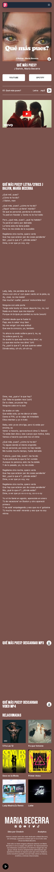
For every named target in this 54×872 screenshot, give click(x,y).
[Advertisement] (27, 155)
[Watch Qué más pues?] (27, 114)
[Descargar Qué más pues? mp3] (49, 643)
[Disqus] (27, 554)
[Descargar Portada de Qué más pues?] (49, 59)
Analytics (42, 831)
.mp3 (42, 90)
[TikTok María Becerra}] (38, 826)
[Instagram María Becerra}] (15, 826)
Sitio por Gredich (16, 831)
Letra (35, 90)
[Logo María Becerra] (5, 5)
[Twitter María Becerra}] (34, 826)
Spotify (40, 78)
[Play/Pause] (6, 866)
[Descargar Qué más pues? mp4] (49, 704)
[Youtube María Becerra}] (24, 826)
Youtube (13, 78)
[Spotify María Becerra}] (20, 826)
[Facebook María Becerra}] (29, 826)
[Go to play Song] (49, 90)
